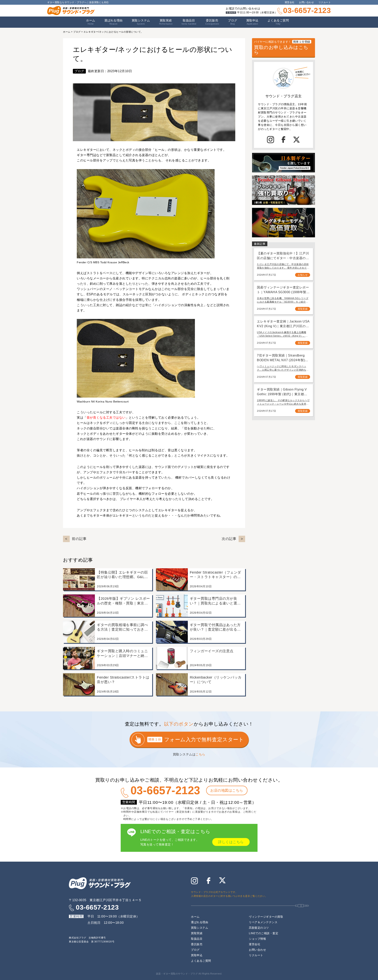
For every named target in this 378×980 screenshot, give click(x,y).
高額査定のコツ (259, 927)
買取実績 (166, 22)
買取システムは (189, 754)
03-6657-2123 (307, 10)
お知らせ (303, 275)
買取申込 (252, 22)
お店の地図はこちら (226, 790)
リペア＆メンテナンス (263, 922)
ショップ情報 (257, 938)
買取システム (141, 22)
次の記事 (229, 539)
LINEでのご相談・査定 (263, 933)
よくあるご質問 (278, 22)
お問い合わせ (306, 2)
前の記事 (79, 539)
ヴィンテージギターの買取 (266, 916)
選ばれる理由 (113, 22)
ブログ (232, 22)
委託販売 (212, 22)
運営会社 (290, 2)
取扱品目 (196, 938)
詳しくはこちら (231, 842)
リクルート (325, 2)
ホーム (90, 22)
